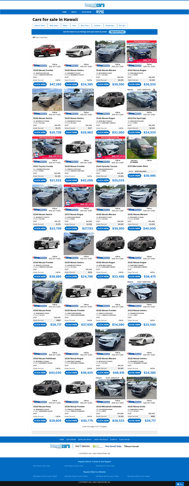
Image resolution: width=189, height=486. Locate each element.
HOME (64, 12)
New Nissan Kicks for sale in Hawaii (138, 476)
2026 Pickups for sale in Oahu (73, 466)
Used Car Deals (101, 439)
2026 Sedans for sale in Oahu (105, 466)
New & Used (40, 25)
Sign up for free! (117, 32)
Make (65, 25)
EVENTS (113, 439)
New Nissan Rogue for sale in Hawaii (75, 476)
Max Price (85, 25)
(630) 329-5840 (140, 171)
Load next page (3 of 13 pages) (94, 426)
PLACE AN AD (86, 12)
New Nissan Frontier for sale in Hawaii (45, 476)
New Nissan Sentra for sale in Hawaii (107, 476)
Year (74, 25)
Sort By (122, 25)
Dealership (109, 25)
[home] (94, 5)
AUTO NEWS (71, 439)
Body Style (53, 25)
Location (97, 25)
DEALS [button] (73, 12)
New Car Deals (85, 439)
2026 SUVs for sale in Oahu (41, 466)
